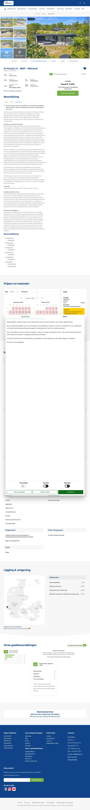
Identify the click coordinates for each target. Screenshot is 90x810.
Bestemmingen (32, 8)
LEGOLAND (68, 8)
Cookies (48, 736)
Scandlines (77, 8)
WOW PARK (50, 8)
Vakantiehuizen (11, 8)
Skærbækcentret (30, 754)
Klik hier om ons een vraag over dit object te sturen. (45, 716)
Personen (24, 291)
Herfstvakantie (8, 748)
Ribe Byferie (28, 756)
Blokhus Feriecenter (31, 761)
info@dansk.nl (78, 754)
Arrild (27, 741)
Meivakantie (7, 743)
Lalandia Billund (30, 751)
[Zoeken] (84, 3)
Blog (83, 8)
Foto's (15, 61)
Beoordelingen (74, 61)
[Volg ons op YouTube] (14, 789)
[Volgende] (86, 37)
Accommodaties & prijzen (39, 61)
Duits (11, 102)
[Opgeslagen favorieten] (80, 3)
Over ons (49, 741)
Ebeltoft (27, 743)
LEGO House (60, 8)
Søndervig (28, 736)
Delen (84, 74)
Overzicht (25, 61)
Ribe (26, 738)
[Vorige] (29, 37)
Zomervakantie (8, 745)
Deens (6, 102)
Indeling (54, 61)
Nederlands (18, 102)
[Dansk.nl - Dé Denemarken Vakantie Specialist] (9, 3)
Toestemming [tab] (25, 316)
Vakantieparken (21, 8)
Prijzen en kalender (68, 93)
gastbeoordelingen (58, 74)
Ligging (63, 61)
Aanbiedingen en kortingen (64, 802)
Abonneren (37, 780)
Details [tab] (65, 316)
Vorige (21, 298)
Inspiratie (41, 8)
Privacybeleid (50, 738)
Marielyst (28, 745)
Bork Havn (28, 758)
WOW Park (7, 741)
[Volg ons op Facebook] (5, 789)
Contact (19, 802)
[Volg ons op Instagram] (9, 789)
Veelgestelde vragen (52, 743)
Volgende (42, 298)
